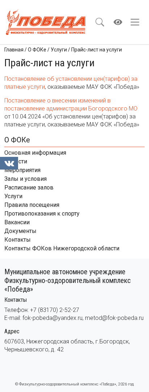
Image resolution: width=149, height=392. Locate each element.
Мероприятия (22, 170)
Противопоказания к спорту (42, 213)
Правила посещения (31, 204)
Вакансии (17, 222)
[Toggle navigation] (137, 22)
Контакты (17, 239)
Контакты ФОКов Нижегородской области (61, 248)
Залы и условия (25, 178)
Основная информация (35, 152)
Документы (20, 231)
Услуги (13, 196)
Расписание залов (29, 187)
